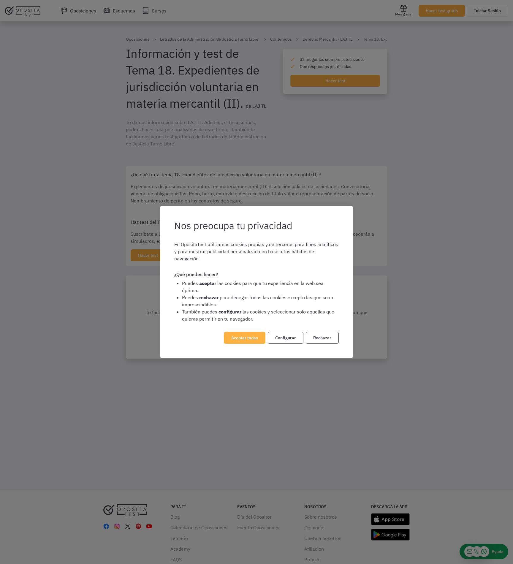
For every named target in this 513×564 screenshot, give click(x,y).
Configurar (285, 337)
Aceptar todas (244, 337)
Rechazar (322, 337)
